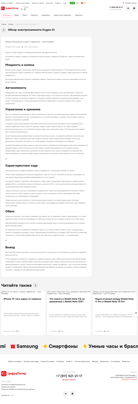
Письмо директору (82, 361)
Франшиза (104, 361)
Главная (3, 24)
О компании (115, 361)
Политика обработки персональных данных (17, 389)
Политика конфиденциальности (13, 385)
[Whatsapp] (134, 8)
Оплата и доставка (22, 3)
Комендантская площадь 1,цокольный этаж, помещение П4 (124, 376)
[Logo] (9, 8)
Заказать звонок (131, 3)
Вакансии (126, 361)
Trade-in (58, 3)
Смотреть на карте (129, 379)
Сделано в (7, 395)
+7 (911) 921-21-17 (116, 7)
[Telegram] (128, 8)
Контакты (49, 3)
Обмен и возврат (7, 3)
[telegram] (65, 393)
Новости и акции (38, 3)
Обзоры (11, 24)
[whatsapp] (72, 393)
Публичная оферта (8, 387)
